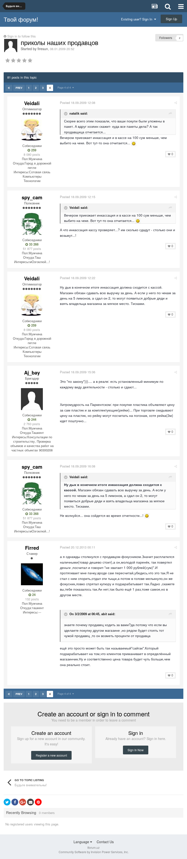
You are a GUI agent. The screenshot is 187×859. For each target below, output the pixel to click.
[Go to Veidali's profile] (32, 130)
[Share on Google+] (22, 802)
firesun (42, 48)
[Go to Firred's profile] (32, 574)
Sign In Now (136, 750)
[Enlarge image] (133, 142)
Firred (32, 547)
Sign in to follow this (21, 36)
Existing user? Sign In (137, 19)
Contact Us (105, 841)
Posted (77, 102)
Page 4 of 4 (64, 87)
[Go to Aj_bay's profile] (32, 399)
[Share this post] (175, 102)
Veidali (32, 103)
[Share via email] (30, 802)
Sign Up (171, 19)
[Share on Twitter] (7, 802)
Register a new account (51, 755)
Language (82, 841)
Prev (19, 88)
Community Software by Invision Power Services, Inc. (94, 852)
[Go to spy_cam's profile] (32, 224)
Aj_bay (32, 372)
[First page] (8, 88)
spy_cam (32, 197)
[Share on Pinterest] (38, 802)
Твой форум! (21, 19)
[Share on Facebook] (14, 802)
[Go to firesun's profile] (10, 45)
